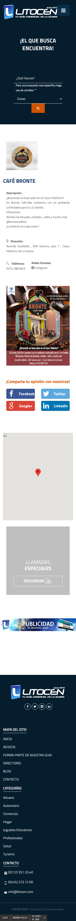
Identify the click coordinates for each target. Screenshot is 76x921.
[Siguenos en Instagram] (42, 706)
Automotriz (11, 805)
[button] (38, 472)
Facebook (27, 394)
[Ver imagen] (38, 326)
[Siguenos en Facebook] (27, 706)
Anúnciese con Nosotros (38, 657)
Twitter (60, 394)
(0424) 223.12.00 (20, 882)
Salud (7, 846)
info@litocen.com (20, 891)
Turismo (9, 854)
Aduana (8, 797)
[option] (38, 624)
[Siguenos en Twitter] (35, 706)
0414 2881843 (15, 268)
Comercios (10, 813)
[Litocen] (38, 692)
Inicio (7, 739)
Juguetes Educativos (17, 830)
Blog (7, 771)
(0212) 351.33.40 (20, 872)
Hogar (7, 822)
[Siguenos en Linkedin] (49, 706)
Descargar (34, 580)
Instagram (40, 268)
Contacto (11, 779)
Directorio (12, 763)
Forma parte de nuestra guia (27, 755)
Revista (9, 747)
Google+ (26, 406)
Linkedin (61, 406)
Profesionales (13, 838)
